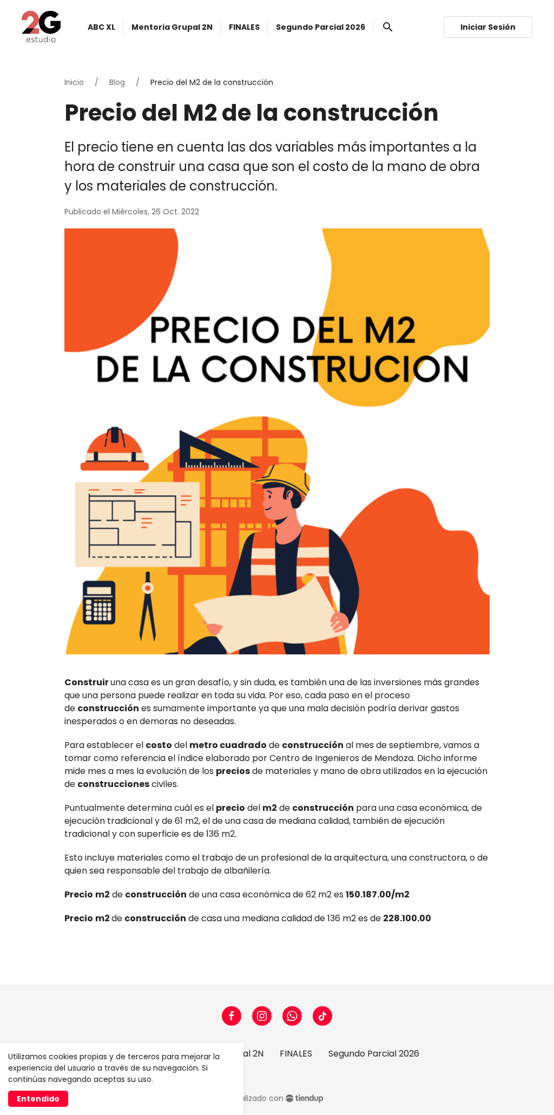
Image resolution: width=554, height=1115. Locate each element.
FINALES (296, 1053)
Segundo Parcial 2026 (373, 1053)
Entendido (38, 1098)
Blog (117, 82)
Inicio (74, 82)
